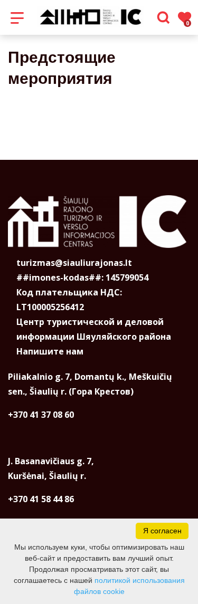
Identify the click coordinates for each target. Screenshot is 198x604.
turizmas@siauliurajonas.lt (74, 263)
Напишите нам (49, 351)
